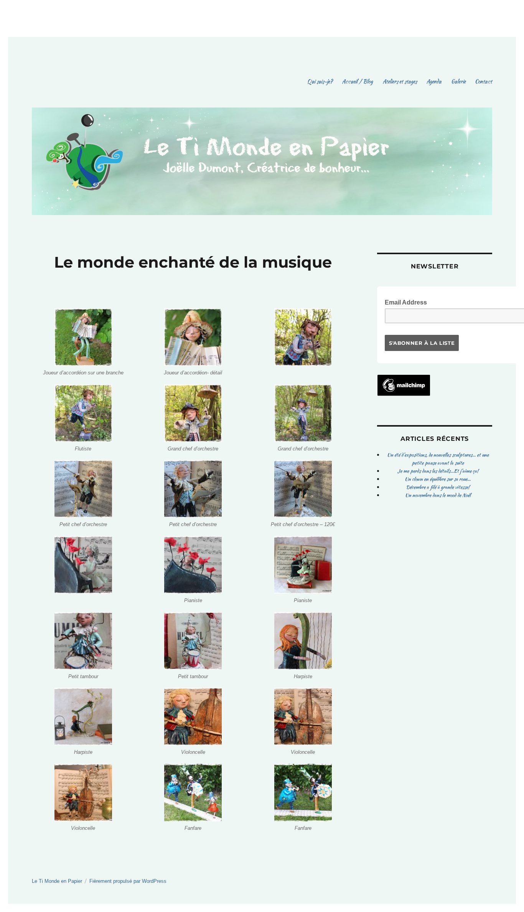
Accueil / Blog (357, 81)
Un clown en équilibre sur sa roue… (438, 479)
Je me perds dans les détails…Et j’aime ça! (437, 471)
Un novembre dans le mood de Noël (438, 495)
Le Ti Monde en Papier (57, 881)
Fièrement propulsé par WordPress (127, 881)
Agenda (434, 81)
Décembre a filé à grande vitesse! (438, 487)
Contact (483, 81)
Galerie (458, 81)
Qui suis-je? (320, 81)
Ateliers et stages (399, 81)
